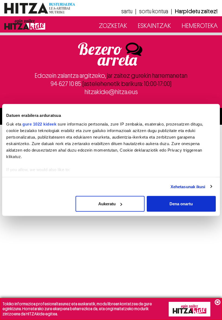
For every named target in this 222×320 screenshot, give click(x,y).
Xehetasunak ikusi (188, 186)
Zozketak (113, 26)
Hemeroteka (200, 26)
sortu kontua (153, 11)
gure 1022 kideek (39, 123)
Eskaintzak (154, 26)
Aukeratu (107, 203)
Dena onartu (181, 203)
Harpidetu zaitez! (196, 11)
